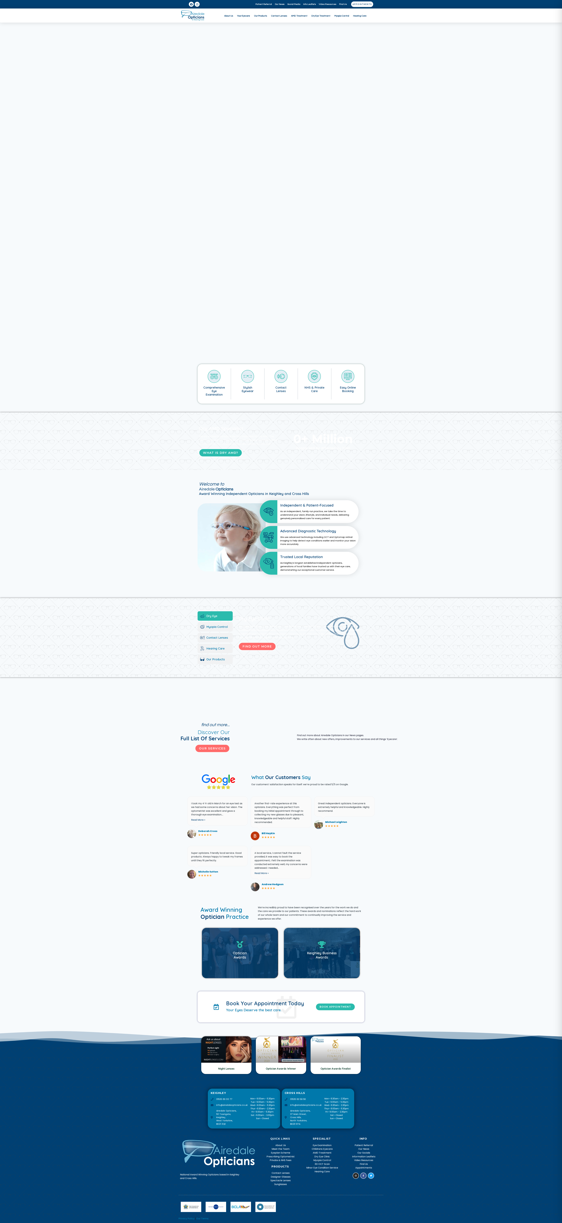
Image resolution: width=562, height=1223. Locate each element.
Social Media (293, 4)
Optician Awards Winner (281, 1068)
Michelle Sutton (208, 871)
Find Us (343, 4)
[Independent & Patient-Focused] (309, 511)
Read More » (198, 820)
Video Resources (327, 4)
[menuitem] (229, 15)
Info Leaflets (309, 4)
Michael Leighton (336, 822)
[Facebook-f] (363, 1176)
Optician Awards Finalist (336, 1068)
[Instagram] (197, 4)
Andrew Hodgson (272, 884)
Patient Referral (264, 4)
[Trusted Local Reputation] (309, 563)
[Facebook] (191, 4)
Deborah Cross (207, 831)
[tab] (215, 616)
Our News (280, 4)
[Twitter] (371, 1176)
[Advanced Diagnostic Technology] (309, 537)
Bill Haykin (268, 833)
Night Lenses (226, 1068)
